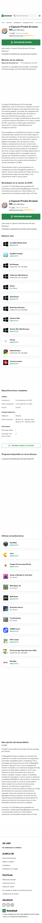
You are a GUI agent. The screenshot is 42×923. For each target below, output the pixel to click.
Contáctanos (6, 865)
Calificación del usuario (16, 36)
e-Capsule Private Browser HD (23, 28)
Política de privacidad (9, 880)
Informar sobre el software (23, 446)
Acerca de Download (9, 858)
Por (12, 33)
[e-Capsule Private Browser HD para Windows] (4, 31)
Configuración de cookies (10, 894)
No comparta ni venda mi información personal (17, 890)
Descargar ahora (23, 42)
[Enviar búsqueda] (14, 15)
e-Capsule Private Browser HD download (16, 459)
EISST (5, 745)
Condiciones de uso (8, 883)
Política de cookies (8, 887)
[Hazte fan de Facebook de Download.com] (4, 905)
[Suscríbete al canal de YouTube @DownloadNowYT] (12, 905)
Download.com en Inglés (10, 869)
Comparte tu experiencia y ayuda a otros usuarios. (19, 54)
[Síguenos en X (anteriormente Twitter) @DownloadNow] (8, 905)
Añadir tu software (8, 862)
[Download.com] (7, 16)
